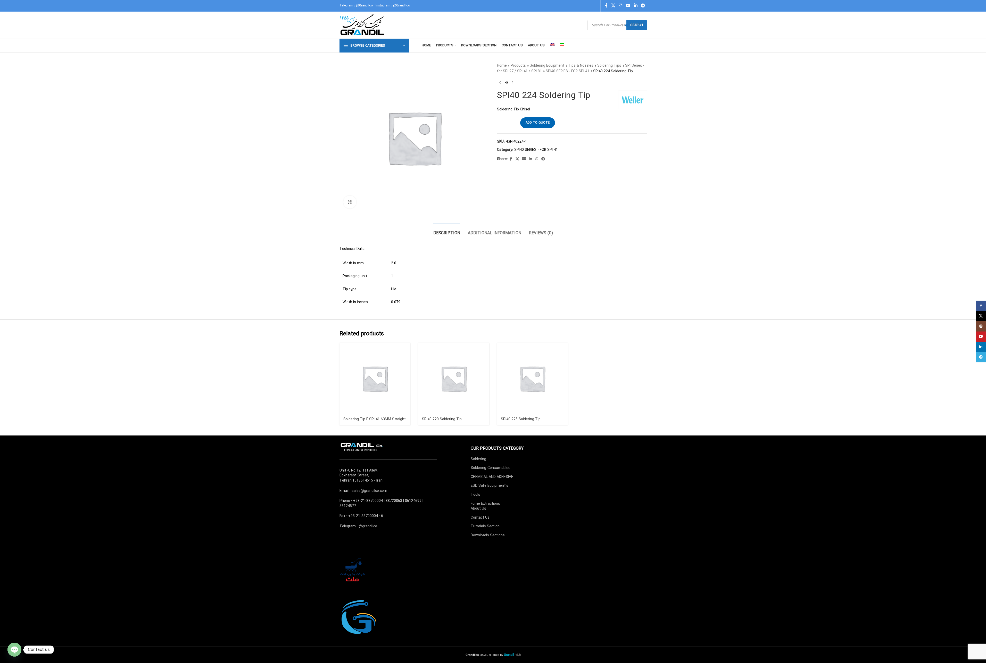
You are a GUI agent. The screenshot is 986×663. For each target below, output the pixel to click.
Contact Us (480, 517)
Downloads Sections (488, 535)
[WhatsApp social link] (537, 159)
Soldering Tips (609, 65)
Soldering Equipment (547, 65)
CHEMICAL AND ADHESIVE (492, 477)
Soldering (478, 459)
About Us (478, 508)
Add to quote (538, 122)
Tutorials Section (485, 526)
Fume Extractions (485, 504)
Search (636, 25)
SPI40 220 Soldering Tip (442, 419)
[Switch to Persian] (562, 45)
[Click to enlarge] (349, 202)
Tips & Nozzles (580, 65)
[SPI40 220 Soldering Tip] (453, 378)
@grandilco (368, 526)
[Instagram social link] (620, 6)
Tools (475, 495)
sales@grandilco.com (369, 491)
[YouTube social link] (628, 6)
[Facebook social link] (606, 6)
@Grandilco (364, 5)
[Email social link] (524, 159)
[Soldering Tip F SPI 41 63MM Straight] (375, 378)
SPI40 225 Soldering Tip (521, 419)
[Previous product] (500, 83)
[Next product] (512, 83)
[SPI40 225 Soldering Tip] (532, 378)
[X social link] (613, 6)
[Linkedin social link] (635, 6)
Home (502, 65)
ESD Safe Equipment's (489, 485)
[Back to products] (506, 83)
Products (518, 65)
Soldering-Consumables (490, 468)
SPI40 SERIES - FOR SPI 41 (567, 71)
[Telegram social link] (643, 6)
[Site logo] (362, 25)
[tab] (446, 230)
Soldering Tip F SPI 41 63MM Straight (374, 419)
